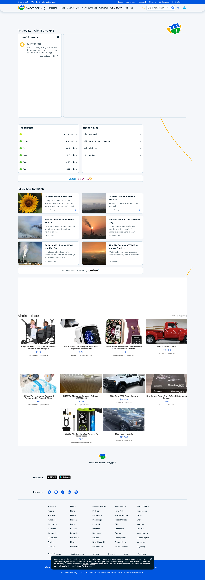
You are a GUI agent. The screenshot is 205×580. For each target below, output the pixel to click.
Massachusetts (99, 506)
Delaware (52, 537)
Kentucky (74, 533)
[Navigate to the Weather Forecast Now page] (31, 8)
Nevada (95, 537)
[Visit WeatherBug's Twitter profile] (49, 492)
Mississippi (97, 520)
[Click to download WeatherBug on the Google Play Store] (65, 477)
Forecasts (52, 7)
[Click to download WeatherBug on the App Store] (52, 477)
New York (119, 511)
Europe (111, 554)
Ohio (117, 524)
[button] (151, 559)
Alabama (52, 506)
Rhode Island (120, 542)
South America (77, 554)
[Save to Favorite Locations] (143, 7)
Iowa (72, 524)
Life (77, 7)
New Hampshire (99, 542)
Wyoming (141, 546)
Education (130, 2)
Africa (96, 554)
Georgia (51, 546)
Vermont (140, 524)
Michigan (96, 511)
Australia (142, 554)
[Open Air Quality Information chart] (57, 37)
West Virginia (143, 537)
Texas (139, 515)
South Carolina (121, 546)
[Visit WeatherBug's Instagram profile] (69, 492)
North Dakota (121, 520)
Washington (142, 533)
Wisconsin (141, 542)
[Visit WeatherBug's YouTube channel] (56, 492)
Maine (73, 542)
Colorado (52, 528)
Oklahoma (119, 528)
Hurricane (128, 7)
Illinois (73, 515)
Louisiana (74, 537)
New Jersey (97, 546)
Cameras (103, 7)
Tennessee (142, 511)
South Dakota (143, 506)
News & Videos (89, 7)
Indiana (73, 520)
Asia (126, 554)
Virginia (140, 528)
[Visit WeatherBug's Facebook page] (62, 492)
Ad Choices (87, 566)
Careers (152, 2)
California (52, 524)
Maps (62, 7)
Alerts (70, 7)
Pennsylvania (120, 537)
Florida (51, 542)
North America (54, 554)
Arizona (51, 515)
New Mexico (120, 506)
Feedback (142, 2)
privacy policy (89, 564)
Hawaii (73, 506)
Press (120, 2)
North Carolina (121, 515)
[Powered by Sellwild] (183, 316)
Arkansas (52, 520)
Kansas (73, 528)
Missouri (96, 524)
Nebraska (96, 533)
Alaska (51, 511)
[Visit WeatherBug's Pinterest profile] (76, 492)
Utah (139, 520)
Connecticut (53, 533)
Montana (96, 528)
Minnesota (97, 515)
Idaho (72, 511)
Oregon (118, 533)
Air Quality (116, 7)
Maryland (74, 546)
